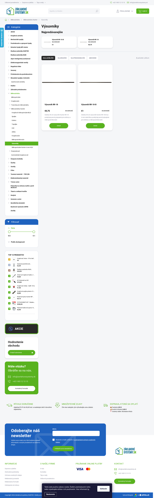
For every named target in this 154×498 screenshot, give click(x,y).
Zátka (14, 132)
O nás (42, 468)
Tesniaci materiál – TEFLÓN (20, 174)
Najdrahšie (62, 58)
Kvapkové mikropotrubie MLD (21, 112)
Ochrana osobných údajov (13, 475)
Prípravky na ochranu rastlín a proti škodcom (22, 186)
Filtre (12, 170)
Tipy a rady (40, 2)
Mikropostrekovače (18, 139)
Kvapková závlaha (17, 36)
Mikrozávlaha (15, 93)
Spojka (14, 116)
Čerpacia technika (17, 159)
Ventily (13, 166)
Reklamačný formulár (12, 482)
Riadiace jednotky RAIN (18, 55)
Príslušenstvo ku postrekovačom (21, 74)
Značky (13, 210)
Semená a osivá (16, 199)
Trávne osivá (15, 182)
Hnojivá (13, 195)
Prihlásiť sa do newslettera (63, 448)
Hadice (13, 86)
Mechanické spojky (17, 39)
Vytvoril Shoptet (128, 495)
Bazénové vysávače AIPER (19, 207)
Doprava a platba (27, 2)
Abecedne (92, 58)
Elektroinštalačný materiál (19, 178)
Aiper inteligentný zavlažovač (20, 59)
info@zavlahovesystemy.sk (24, 377)
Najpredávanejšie (78, 58)
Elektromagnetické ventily (19, 62)
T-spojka (14, 124)
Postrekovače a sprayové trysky (21, 43)
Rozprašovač (15, 151)
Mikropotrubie (15, 97)
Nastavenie (50, 494)
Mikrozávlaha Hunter (18, 109)
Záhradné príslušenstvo (18, 89)
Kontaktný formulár (21, 388)
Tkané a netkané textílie (19, 191)
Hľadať (97, 11)
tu (88, 489)
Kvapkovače (15, 101)
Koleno (14, 120)
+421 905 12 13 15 (20, 381)
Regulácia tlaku (16, 66)
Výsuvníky (15, 143)
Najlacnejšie (48, 58)
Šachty (13, 163)
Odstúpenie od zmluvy (12, 485)
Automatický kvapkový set (19, 155)
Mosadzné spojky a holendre (20, 78)
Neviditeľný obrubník (18, 203)
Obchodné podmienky (12, 472)
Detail (59, 126)
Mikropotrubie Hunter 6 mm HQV (22, 147)
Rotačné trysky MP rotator (19, 47)
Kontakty (43, 472)
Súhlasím (103, 489)
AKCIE (13, 32)
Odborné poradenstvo (12, 2)
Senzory (13, 70)
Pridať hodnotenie (16, 352)
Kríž (13, 128)
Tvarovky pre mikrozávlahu (20, 105)
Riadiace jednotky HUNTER (20, 51)
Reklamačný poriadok (12, 478)
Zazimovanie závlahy (18, 82)
